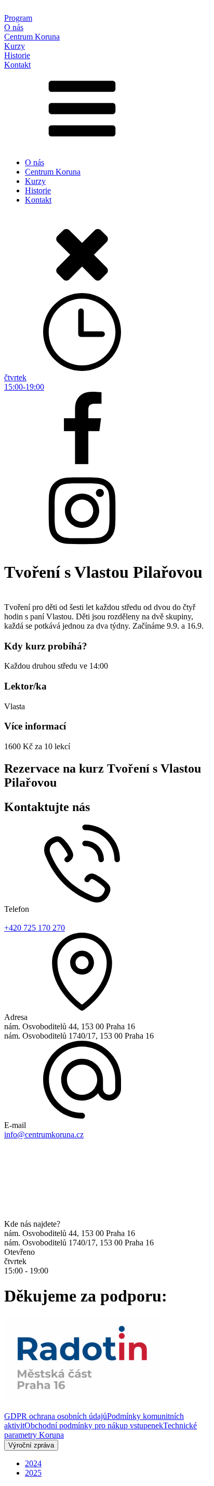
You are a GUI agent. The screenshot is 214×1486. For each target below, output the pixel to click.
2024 (33, 1463)
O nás (34, 162)
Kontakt (38, 199)
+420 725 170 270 (34, 927)
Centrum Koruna (53, 171)
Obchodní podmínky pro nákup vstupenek (93, 1425)
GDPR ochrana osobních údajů (55, 1416)
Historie (38, 190)
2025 (33, 1472)
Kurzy (35, 181)
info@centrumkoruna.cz (44, 1134)
